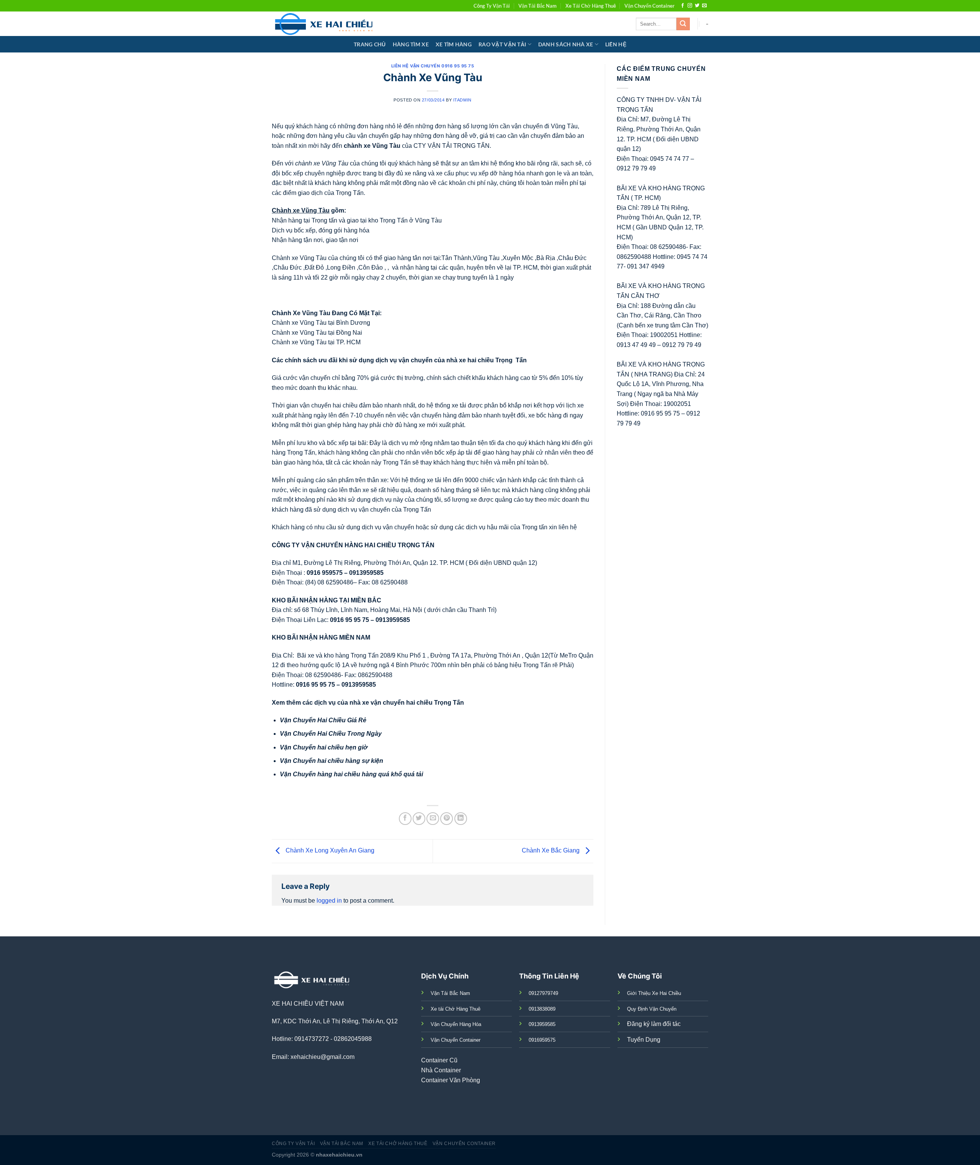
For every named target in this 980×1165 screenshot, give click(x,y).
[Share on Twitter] (419, 818)
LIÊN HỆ (615, 44)
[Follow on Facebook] (682, 5)
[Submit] (682, 24)
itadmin (462, 100)
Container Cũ (439, 1060)
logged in (329, 900)
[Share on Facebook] (405, 818)
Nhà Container (441, 1070)
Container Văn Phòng (450, 1080)
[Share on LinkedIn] (460, 818)
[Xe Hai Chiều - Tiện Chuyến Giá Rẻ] (325, 23)
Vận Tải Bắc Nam (537, 6)
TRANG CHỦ (370, 44)
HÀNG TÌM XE (411, 44)
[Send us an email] (704, 5)
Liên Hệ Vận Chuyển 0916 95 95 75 (432, 66)
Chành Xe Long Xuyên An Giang (329, 851)
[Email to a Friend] (432, 818)
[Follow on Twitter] (697, 5)
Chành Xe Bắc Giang (551, 851)
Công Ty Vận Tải (492, 6)
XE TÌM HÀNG (454, 44)
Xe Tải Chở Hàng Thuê (590, 6)
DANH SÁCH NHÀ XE (565, 44)
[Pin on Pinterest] (446, 818)
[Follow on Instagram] (690, 5)
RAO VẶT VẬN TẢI (502, 44)
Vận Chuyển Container (649, 6)
